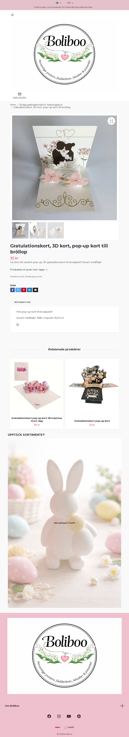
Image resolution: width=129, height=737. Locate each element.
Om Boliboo (12, 705)
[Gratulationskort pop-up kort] (92, 388)
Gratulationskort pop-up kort (92, 421)
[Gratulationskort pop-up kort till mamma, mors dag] (36, 386)
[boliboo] (64, 54)
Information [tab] (22, 302)
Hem (13, 104)
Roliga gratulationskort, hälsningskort (40, 104)
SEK (69, 3)
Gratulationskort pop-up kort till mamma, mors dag (36, 420)
